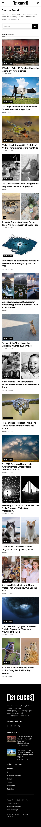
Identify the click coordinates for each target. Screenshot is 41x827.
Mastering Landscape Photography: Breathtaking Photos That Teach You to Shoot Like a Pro (20, 305)
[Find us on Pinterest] (19, 726)
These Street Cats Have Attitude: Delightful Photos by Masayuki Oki (17, 548)
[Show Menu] (3, 3)
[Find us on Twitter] (11, 726)
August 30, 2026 (8, 151)
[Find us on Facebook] (7, 726)
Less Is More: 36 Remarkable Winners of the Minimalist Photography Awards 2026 (20, 263)
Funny (9, 782)
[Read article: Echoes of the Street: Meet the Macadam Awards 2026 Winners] (20, 327)
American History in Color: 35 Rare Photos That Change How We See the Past (19, 588)
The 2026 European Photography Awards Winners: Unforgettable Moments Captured (17, 467)
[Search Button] (38, 3)
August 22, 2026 (8, 552)
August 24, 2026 (8, 431)
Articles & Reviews (14, 775)
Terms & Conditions (14, 806)
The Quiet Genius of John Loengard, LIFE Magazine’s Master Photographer (20, 185)
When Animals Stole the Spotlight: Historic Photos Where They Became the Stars (20, 384)
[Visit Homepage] (20, 3)
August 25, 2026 (8, 310)
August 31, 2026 (7, 74)
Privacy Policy (12, 803)
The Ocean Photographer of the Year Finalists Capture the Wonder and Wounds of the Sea (19, 629)
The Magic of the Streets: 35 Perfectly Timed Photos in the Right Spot (19, 108)
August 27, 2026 (8, 228)
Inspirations (7, 63)
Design (9, 779)
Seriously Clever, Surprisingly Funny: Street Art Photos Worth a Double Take (20, 223)
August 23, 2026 (8, 514)
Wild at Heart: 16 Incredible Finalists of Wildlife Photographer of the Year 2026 (20, 146)
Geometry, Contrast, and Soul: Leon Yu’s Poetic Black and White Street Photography (20, 508)
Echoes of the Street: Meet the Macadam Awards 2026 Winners (17, 344)
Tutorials (10, 789)
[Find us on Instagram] (15, 726)
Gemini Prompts (12, 810)
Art (4, 217)
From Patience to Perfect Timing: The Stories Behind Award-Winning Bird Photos (19, 425)
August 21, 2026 (7, 676)
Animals (6, 377)
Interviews (11, 786)
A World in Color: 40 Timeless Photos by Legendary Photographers (20, 69)
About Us (10, 800)
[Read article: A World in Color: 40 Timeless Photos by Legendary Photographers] (20, 52)
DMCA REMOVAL (22, 800)
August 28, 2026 (8, 189)
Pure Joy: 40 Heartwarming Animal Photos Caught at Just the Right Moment (18, 670)
